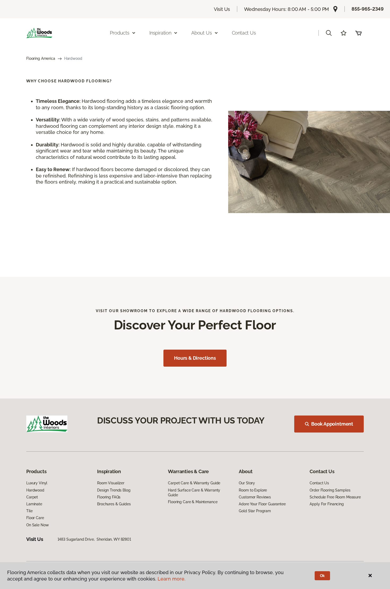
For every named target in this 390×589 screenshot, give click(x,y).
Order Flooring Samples (330, 490)
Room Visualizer (110, 483)
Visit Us (222, 9)
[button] (328, 33)
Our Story (247, 483)
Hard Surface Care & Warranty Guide (194, 492)
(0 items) (358, 33)
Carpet (32, 497)
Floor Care (35, 518)
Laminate (34, 504)
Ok (322, 576)
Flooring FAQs (108, 497)
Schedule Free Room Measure (335, 497)
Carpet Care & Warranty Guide (194, 483)
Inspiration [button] (160, 33)
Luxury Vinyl (36, 483)
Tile (29, 511)
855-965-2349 (368, 9)
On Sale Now (37, 525)
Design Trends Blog (113, 490)
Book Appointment (332, 424)
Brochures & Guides (114, 504)
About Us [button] (201, 33)
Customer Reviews (255, 497)
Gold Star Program (255, 511)
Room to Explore (253, 490)
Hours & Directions (195, 358)
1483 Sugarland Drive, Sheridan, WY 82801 (94, 539)
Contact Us (244, 33)
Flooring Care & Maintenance (192, 502)
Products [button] (119, 33)
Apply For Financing (327, 504)
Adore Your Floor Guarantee (262, 504)
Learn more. (171, 579)
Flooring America (40, 58)
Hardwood (35, 490)
